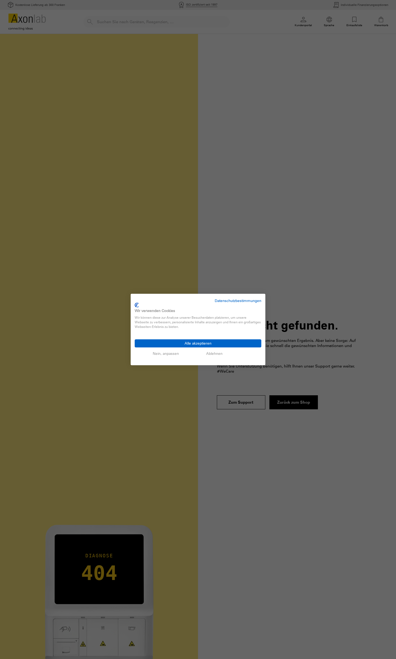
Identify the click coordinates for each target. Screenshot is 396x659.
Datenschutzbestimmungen (238, 300)
